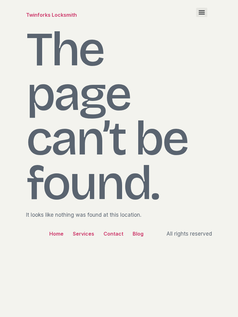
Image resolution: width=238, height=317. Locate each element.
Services (83, 234)
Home (56, 234)
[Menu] (201, 12)
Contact (113, 234)
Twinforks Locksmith (51, 15)
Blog (138, 234)
